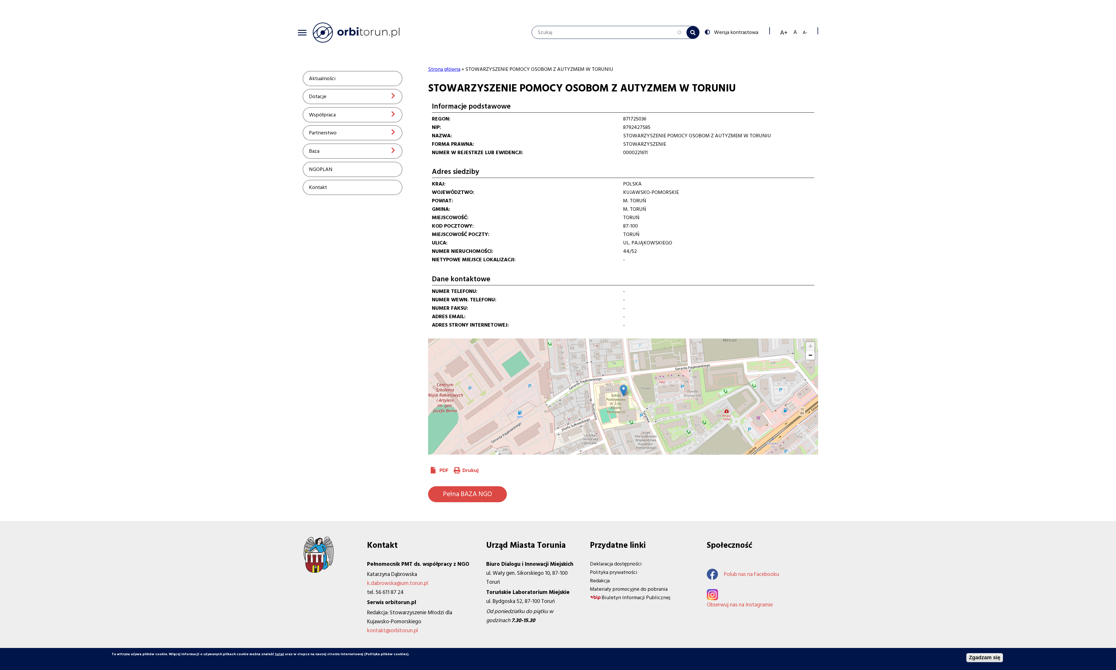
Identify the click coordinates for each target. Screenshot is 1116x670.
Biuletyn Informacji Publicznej (636, 597)
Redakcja (600, 581)
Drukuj (470, 470)
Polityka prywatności (613, 572)
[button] (623, 391)
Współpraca (322, 115)
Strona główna (444, 69)
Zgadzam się (984, 657)
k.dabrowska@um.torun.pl (397, 583)
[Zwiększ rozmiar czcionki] (784, 32)
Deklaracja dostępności (616, 564)
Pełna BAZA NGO (467, 494)
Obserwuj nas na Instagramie (740, 604)
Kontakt (318, 187)
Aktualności (322, 78)
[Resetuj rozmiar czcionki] (795, 32)
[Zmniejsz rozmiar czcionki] (805, 32)
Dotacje (317, 96)
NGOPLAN (320, 169)
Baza (314, 151)
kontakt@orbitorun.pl (392, 630)
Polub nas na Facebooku (751, 574)
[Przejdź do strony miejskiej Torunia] (319, 571)
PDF (443, 470)
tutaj (279, 654)
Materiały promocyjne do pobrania (629, 589)
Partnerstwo (323, 133)
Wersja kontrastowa (736, 32)
